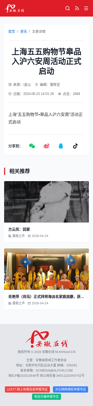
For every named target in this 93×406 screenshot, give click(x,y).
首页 (11, 31)
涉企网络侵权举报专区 (70, 389)
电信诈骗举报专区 (46, 396)
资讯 (23, 31)
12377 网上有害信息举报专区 (27, 389)
